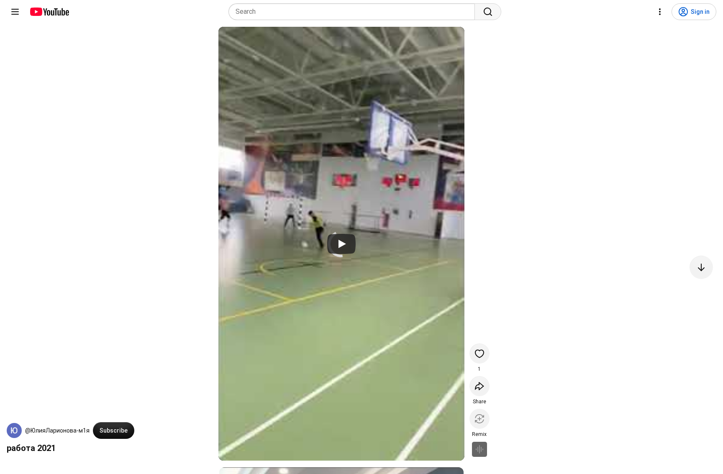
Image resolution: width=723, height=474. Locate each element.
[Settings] (660, 12)
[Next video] (701, 267)
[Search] (487, 11)
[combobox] (354, 12)
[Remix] (479, 419)
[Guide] (15, 12)
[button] (14, 430)
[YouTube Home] (49, 11)
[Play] (341, 244)
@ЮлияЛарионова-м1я (57, 430)
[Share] (479, 386)
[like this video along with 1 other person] (479, 353)
